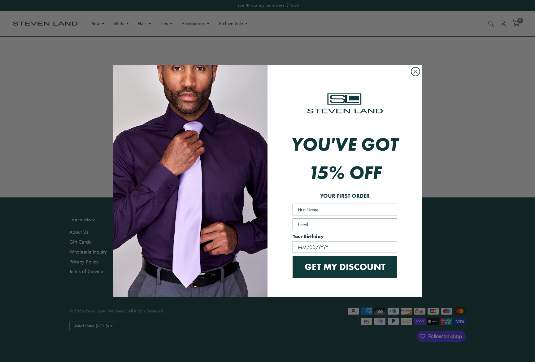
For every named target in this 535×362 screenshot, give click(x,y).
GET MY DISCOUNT (345, 266)
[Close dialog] (415, 71)
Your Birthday (308, 236)
